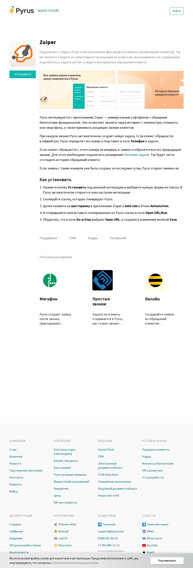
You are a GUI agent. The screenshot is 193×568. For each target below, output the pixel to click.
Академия (15, 538)
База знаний (62, 468)
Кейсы (13, 491)
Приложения (64, 516)
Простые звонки (101, 301)
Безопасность (19, 552)
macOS (62, 538)
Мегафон (48, 299)
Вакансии (15, 457)
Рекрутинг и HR (108, 496)
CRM (72, 238)
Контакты (16, 477)
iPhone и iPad (67, 524)
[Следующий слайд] (182, 90)
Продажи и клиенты (155, 450)
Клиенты (15, 484)
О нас (13, 450)
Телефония (118, 238)
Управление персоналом (114, 482)
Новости (15, 464)
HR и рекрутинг (152, 470)
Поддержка (48, 238)
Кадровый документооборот (117, 489)
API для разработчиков (25, 545)
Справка (15, 524)
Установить (22, 74)
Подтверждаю (167, 561)
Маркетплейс (48, 11)
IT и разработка (153, 477)
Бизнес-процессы (66, 461)
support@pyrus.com (111, 531)
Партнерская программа (25, 470)
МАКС (150, 531)
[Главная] (21, 10)
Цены (57, 496)
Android (63, 531)
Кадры (92, 238)
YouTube (152, 545)
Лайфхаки (16, 531)
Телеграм (109, 524)
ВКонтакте (154, 538)
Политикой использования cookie (75, 563)
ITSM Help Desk (108, 475)
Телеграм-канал (157, 524)
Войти (177, 11)
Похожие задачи (136, 154)
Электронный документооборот (110, 466)
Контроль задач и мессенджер (65, 452)
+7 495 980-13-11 (109, 545)
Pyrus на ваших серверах (70, 475)
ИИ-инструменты (65, 503)
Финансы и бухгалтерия (157, 464)
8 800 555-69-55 (108, 538)
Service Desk (106, 450)
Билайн (152, 299)
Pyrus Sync (65, 545)
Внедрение (61, 489)
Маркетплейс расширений (71, 482)
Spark (150, 552)
